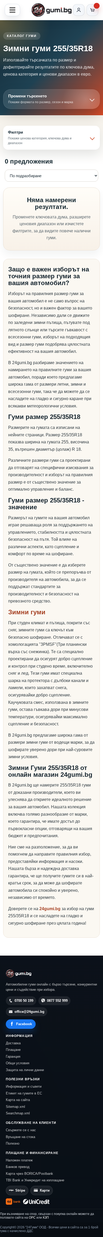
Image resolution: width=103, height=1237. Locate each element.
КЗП (46, 1217)
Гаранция (13, 1056)
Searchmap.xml (18, 1113)
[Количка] (92, 10)
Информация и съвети (23, 1086)
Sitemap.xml (15, 1107)
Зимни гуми (26, 612)
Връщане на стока (20, 1137)
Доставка (13, 1043)
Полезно (12, 1143)
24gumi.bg (49, 908)
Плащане (13, 1050)
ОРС (32, 1217)
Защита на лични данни (25, 1070)
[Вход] (79, 10)
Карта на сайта (18, 1100)
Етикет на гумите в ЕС (24, 1093)
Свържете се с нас (21, 1130)
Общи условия (17, 1063)
